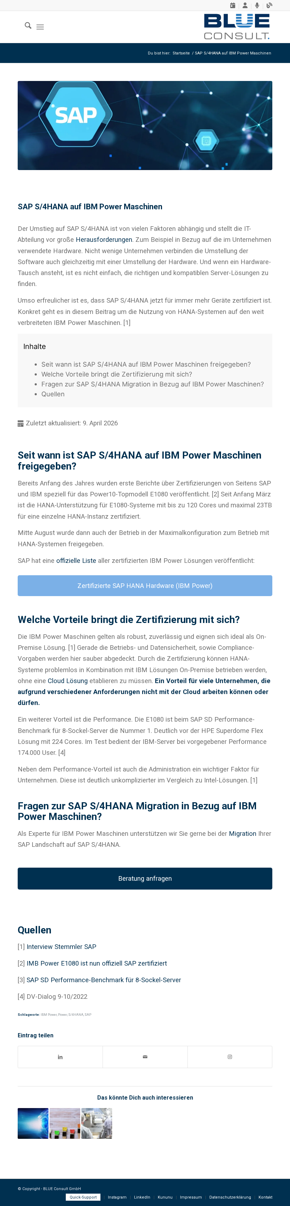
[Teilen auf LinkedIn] (60, 1057)
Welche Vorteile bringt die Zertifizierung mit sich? (116, 374)
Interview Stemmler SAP (61, 946)
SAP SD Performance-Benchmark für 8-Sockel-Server (104, 980)
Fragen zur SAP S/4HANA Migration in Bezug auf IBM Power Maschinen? (152, 384)
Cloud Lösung (68, 680)
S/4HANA (75, 1014)
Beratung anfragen (145, 878)
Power (62, 1014)
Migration (242, 833)
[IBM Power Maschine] (145, 125)
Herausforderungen (104, 239)
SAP (88, 1014)
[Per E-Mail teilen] (145, 1057)
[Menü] (40, 26)
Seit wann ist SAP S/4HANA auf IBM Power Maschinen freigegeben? (146, 364)
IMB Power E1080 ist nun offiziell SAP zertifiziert (97, 963)
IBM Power (49, 1014)
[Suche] (24, 27)
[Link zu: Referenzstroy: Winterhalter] (96, 1123)
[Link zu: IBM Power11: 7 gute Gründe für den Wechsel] (65, 1123)
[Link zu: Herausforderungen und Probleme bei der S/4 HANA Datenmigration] (33, 1123)
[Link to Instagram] (230, 1057)
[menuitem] (233, 6)
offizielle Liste (76, 560)
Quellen (53, 394)
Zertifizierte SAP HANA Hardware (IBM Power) (145, 585)
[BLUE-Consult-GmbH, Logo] (236, 27)
